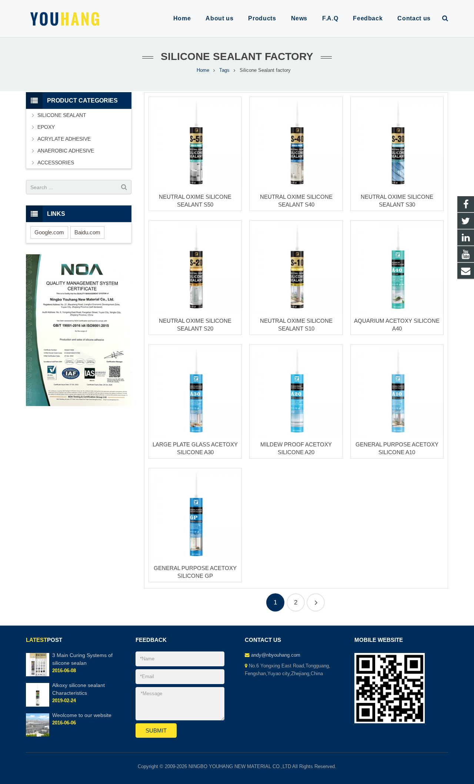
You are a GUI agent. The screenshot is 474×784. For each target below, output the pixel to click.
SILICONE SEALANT (61, 115)
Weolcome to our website (81, 715)
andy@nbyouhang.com (275, 655)
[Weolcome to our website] (37, 735)
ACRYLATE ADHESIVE (64, 139)
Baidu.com (87, 232)
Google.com (49, 232)
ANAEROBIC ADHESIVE (65, 151)
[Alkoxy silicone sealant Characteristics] (37, 705)
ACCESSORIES (55, 162)
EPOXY (46, 127)
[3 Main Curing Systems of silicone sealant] (37, 674)
